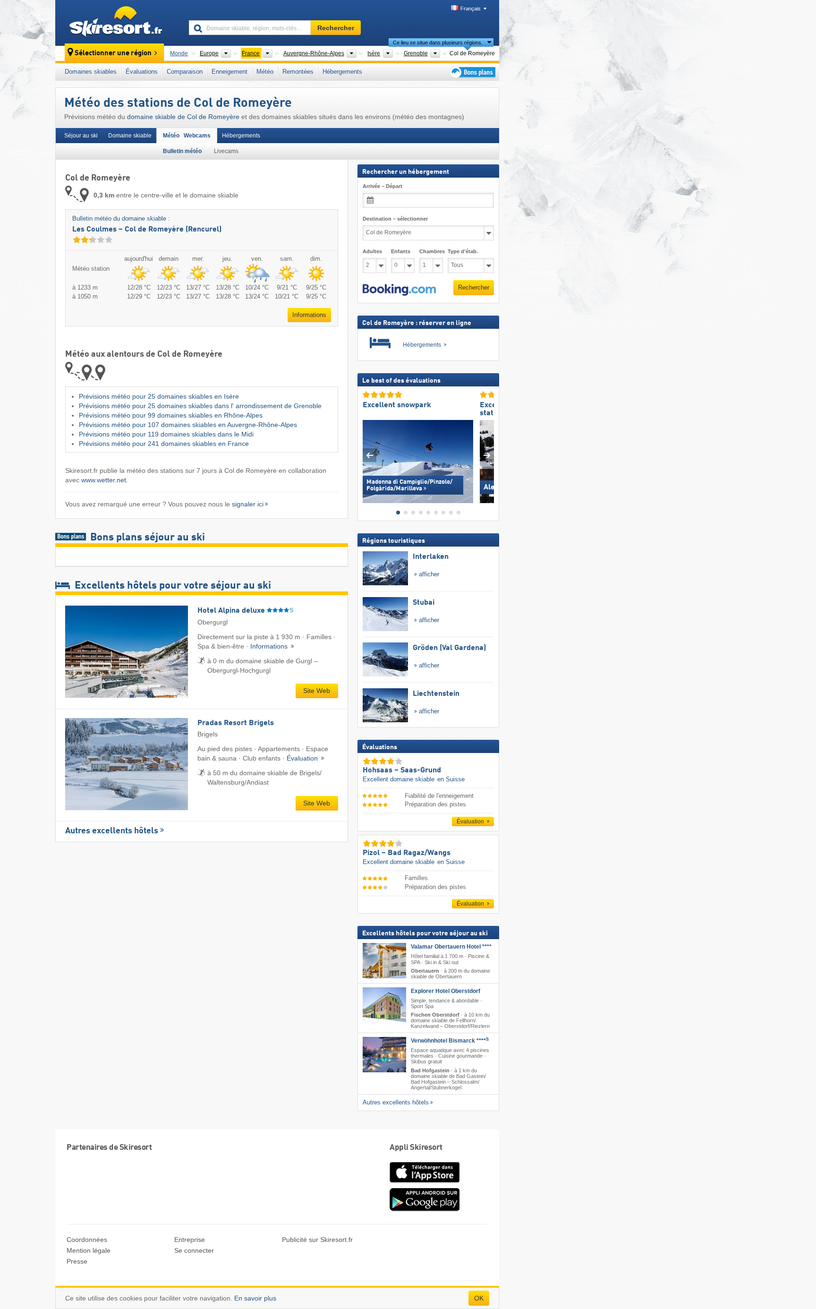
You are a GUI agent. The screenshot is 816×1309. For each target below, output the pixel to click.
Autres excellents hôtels (111, 831)
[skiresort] (117, 22)
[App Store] (424, 1183)
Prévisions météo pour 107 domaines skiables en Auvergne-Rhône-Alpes (188, 424)
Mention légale (88, 1250)
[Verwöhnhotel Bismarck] (384, 1054)
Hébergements (342, 71)
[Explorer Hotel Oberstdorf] (384, 1004)
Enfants (400, 251)
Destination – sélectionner (395, 219)
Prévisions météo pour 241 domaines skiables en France (164, 443)
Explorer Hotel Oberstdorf (445, 990)
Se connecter (194, 1250)
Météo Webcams (187, 135)
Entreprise (189, 1239)
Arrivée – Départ (382, 186)
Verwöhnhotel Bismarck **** (450, 1040)
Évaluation (303, 758)
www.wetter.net (103, 480)
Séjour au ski (81, 135)
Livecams (226, 151)
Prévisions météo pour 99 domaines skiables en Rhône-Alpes (171, 415)
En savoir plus (255, 1298)
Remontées (298, 71)
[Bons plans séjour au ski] (471, 72)
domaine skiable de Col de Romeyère (183, 116)
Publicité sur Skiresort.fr (317, 1239)
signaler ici (248, 504)
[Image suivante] (487, 455)
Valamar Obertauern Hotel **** (451, 946)
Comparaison (185, 71)
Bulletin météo (182, 151)
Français (470, 8)
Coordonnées (87, 1239)
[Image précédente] (369, 455)
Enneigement (229, 71)
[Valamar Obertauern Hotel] (384, 960)
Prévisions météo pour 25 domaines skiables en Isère (159, 396)
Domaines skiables (91, 71)
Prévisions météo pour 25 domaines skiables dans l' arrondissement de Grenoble (200, 406)
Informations (309, 314)
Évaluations (142, 71)
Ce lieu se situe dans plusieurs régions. (438, 42)
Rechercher (473, 287)
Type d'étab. (463, 251)
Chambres (431, 251)
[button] (399, 289)
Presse (77, 1261)
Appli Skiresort (416, 1148)
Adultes (372, 251)
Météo (264, 71)
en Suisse (451, 779)
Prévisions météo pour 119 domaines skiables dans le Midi (166, 434)
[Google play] (424, 1209)
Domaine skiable (130, 135)
